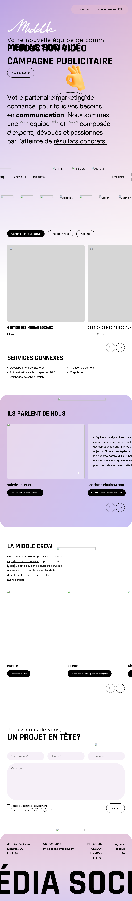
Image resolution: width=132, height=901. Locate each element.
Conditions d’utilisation (33, 811)
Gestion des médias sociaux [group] (25, 233)
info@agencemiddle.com (58, 848)
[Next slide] (120, 347)
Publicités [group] (85, 233)
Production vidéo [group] (60, 233)
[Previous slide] (110, 347)
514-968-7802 (52, 844)
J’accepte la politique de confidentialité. (29, 805)
